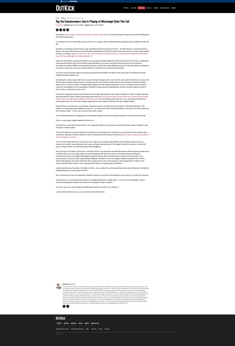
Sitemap (107, 329)
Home (57, 18)
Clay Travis (59, 25)
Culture (133, 8)
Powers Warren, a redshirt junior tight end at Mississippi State (85, 35)
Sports (126, 8)
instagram (64, 306)
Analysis (141, 8)
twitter (67, 306)
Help (87, 329)
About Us (93, 329)
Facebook (57, 30)
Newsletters (164, 8)
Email (64, 30)
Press (100, 329)
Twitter (60, 30)
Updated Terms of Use (62, 329)
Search (173, 8)
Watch (149, 8)
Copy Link (67, 30)
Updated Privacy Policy (77, 329)
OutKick (65, 8)
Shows (155, 8)
